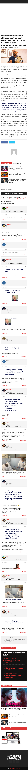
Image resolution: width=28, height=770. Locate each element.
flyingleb (8, 444)
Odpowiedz (4, 219)
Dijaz (7, 207)
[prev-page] (2, 185)
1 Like (24, 418)
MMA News (16, 35)
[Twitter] (17, 762)
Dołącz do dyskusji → (22, 202)
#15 (25, 582)
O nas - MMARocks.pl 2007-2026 (14, 768)
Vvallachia (8, 259)
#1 (25, 214)
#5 (25, 287)
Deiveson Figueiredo (10, 4)
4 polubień (23, 476)
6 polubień (23, 440)
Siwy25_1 (8, 575)
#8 (25, 366)
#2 (25, 230)
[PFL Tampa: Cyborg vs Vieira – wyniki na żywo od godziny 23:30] (4, 174)
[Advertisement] (14, 20)
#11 (25, 452)
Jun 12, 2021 (4, 429)
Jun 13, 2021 (4, 562)
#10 (25, 429)
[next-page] (4, 185)
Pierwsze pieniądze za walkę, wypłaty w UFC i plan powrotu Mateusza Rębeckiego (17, 181)
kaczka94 (8, 224)
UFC (22, 35)
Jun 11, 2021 (4, 214)
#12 (25, 487)
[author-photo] (14, 155)
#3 (25, 249)
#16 (25, 618)
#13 (25, 526)
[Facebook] (10, 762)
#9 (25, 396)
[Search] (26, 1)
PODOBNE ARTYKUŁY (6, 163)
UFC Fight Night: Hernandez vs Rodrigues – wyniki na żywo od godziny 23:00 (16, 168)
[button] (2, 1)
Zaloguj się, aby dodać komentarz (14, 193)
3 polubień (23, 551)
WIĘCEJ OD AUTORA (17, 163)
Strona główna (3, 4)
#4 (25, 266)
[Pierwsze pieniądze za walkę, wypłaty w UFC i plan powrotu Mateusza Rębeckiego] (4, 180)
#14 (25, 562)
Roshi (7, 556)
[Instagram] (14, 761)
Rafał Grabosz (8, 47)
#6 (25, 315)
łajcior (7, 422)
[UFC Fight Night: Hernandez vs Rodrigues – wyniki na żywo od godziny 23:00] (4, 168)
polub (24, 219)
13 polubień (23, 356)
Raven (7, 337)
